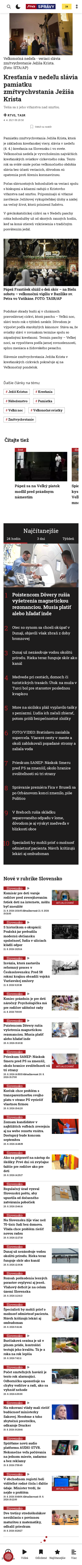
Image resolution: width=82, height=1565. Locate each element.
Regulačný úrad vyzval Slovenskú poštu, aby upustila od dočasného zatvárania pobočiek (21, 1195)
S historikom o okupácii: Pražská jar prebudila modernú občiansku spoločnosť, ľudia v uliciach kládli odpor (24, 936)
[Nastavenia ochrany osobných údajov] (8, 1557)
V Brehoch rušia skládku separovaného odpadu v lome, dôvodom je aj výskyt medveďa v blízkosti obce (40, 820)
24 (66, 6)
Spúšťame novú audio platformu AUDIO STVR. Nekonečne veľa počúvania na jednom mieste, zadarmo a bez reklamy (24, 1452)
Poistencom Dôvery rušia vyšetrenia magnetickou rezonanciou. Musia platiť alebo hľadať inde (41, 603)
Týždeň (68, 538)
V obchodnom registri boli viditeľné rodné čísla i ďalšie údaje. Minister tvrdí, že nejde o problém (25, 1485)
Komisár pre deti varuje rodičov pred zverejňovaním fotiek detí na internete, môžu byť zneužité (26, 900)
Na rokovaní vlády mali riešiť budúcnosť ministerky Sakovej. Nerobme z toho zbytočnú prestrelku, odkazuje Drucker (26, 1416)
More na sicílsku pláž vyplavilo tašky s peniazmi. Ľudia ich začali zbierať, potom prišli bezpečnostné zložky (44, 713)
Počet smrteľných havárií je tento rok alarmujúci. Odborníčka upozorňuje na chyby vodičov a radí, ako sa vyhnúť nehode (25, 1381)
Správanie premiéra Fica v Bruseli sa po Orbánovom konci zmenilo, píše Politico (44, 793)
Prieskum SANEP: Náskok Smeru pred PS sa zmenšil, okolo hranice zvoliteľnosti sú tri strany (41, 768)
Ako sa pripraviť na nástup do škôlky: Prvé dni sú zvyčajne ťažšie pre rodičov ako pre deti (26, 1164)
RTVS (12, 115)
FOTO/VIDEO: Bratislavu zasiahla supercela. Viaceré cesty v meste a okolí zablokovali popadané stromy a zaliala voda (44, 740)
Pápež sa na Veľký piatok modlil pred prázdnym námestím (37, 491)
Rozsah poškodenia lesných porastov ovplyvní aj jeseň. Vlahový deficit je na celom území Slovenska (25, 1285)
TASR (21, 115)
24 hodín (14, 538)
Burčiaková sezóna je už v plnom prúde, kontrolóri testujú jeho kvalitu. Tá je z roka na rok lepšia (24, 1347)
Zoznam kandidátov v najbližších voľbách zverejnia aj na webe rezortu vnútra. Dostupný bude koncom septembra (26, 1131)
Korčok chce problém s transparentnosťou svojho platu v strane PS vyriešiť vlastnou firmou (23, 1097)
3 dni (41, 538)
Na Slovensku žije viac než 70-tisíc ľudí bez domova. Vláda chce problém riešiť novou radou (24, 1226)
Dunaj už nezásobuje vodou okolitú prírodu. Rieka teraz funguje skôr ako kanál (44, 657)
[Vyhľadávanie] (8, 6)
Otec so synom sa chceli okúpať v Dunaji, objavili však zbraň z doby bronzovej (41, 633)
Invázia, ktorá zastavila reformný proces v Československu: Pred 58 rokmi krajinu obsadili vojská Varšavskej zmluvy (26, 972)
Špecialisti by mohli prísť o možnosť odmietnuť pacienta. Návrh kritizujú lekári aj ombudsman (43, 848)
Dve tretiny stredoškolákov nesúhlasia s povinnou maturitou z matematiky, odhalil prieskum (24, 1520)
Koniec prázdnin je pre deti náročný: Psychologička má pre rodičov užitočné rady (25, 1003)
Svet (20, 449)
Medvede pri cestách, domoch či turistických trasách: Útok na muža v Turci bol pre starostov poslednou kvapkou (44, 685)
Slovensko (15, 888)
